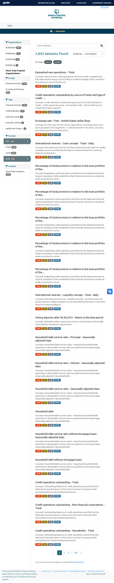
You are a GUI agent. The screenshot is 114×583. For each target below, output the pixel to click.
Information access (46, 3)
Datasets (60, 31)
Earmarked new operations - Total (54, 72)
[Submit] (101, 45)
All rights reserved (95, 571)
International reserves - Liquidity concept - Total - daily (66, 294)
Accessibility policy (77, 571)
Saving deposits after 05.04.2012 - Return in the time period (69, 317)
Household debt (44, 411)
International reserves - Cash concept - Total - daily (64, 143)
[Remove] (50, 62)
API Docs (80, 562)
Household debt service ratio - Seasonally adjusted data (67, 388)
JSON (38, 86)
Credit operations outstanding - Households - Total (64, 530)
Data (10, 25)
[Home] (51, 31)
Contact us (45, 571)
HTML (57, 86)
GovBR (6, 3)
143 (75, 552)
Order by (77, 54)
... (71, 551)
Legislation (81, 3)
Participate (65, 3)
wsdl (51, 86)
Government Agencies (101, 3)
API (70, 562)
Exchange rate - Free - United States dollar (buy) (62, 120)
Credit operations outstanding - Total (56, 482)
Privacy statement (60, 571)
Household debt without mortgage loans (58, 459)
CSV (44, 86)
